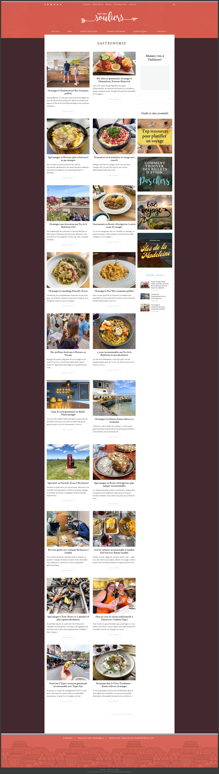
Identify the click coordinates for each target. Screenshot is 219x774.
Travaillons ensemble (91, 738)
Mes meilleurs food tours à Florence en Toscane (68, 354)
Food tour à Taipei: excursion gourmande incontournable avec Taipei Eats (68, 685)
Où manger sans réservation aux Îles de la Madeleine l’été (68, 226)
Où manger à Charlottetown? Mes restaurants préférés (68, 92)
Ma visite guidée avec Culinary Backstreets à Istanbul (68, 551)
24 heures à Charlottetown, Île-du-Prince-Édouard (158, 296)
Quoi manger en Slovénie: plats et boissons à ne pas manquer (68, 159)
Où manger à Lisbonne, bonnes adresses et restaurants (114, 420)
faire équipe (98, 4)
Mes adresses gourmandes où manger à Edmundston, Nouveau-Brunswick (114, 80)
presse (108, 4)
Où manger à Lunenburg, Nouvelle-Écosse (68, 291)
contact (132, 4)
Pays (70, 31)
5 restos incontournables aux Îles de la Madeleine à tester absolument (114, 354)
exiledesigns (128, 772)
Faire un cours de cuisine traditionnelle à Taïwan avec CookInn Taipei (114, 618)
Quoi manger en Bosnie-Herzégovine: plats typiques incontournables (114, 484)
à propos (87, 4)
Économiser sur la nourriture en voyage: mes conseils (114, 159)
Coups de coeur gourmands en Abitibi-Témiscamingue (68, 413)
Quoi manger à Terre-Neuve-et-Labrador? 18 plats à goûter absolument (68, 618)
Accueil (56, 31)
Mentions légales (113, 770)
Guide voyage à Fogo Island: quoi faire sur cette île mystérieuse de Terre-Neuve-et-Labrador (160, 285)
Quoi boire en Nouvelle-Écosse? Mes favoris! (68, 483)
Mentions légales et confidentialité (131, 738)
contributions (120, 4)
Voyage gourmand (116, 31)
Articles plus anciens (122, 714)
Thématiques (140, 31)
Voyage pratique (88, 31)
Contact (102, 770)
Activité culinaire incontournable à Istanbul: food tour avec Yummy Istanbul (114, 551)
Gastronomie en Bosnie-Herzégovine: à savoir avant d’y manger (114, 226)
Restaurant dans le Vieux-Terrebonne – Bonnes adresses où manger (114, 685)
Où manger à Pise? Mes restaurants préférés (114, 291)
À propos (161, 31)
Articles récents (155, 275)
